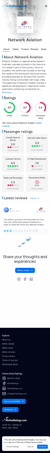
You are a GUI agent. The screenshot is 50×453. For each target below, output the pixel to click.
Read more (6, 92)
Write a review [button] (23, 270)
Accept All (42, 447)
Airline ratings (8, 343)
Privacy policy (8, 356)
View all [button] (33, 198)
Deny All (30, 447)
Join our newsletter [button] (12, 401)
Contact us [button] (8, 409)
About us (6, 339)
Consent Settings (12, 447)
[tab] (6, 49)
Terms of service (10, 360)
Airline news (7, 348)
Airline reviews (8, 352)
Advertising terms (10, 364)
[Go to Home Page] (14, 6)
